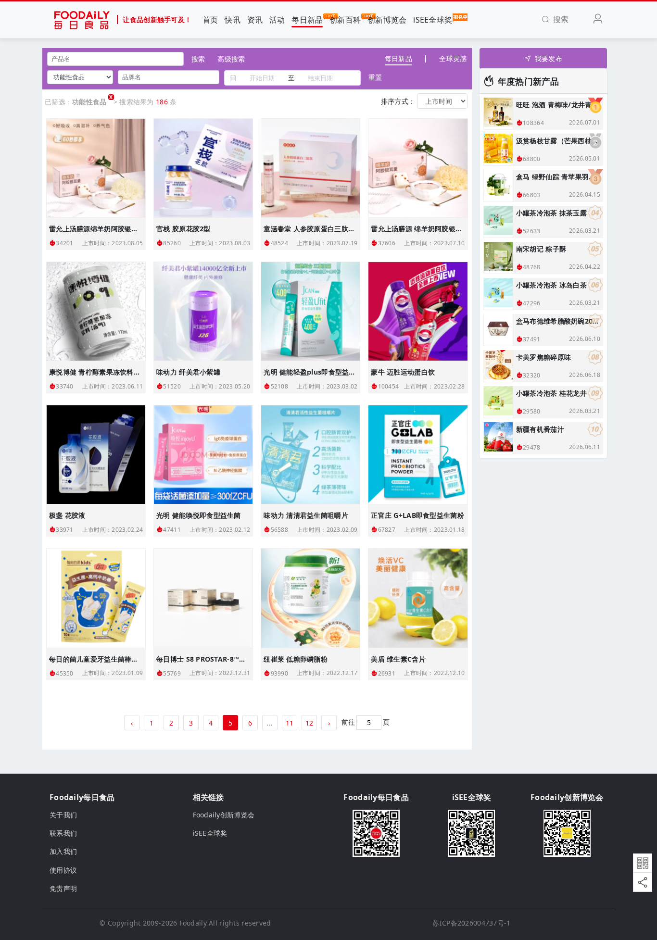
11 (290, 722)
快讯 (232, 19)
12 (309, 722)
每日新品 (307, 19)
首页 (210, 19)
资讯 (255, 19)
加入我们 (63, 851)
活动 (277, 19)
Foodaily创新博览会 (224, 814)
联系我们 (63, 833)
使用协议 (63, 870)
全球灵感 (453, 58)
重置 (375, 77)
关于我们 (63, 814)
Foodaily (193, 922)
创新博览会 (386, 19)
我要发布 (548, 58)
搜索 (198, 58)
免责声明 (63, 888)
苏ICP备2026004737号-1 (471, 922)
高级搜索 (231, 58)
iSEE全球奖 (432, 19)
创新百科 (345, 19)
